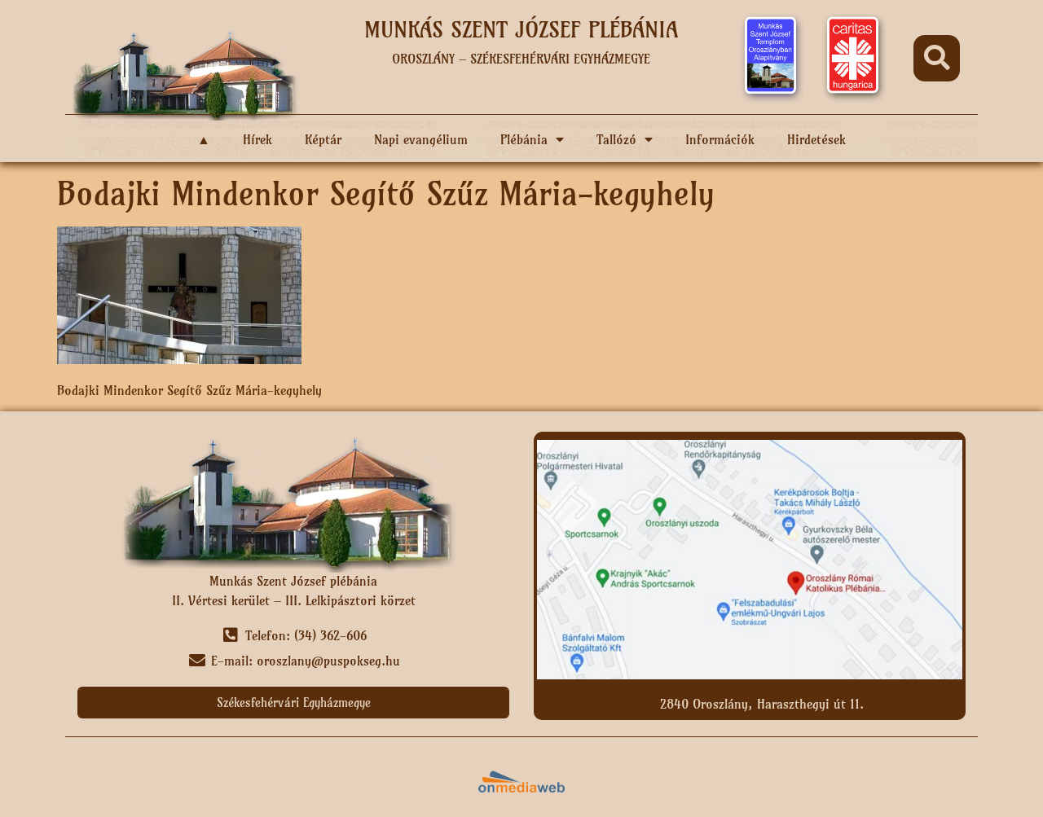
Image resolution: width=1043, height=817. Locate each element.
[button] (936, 58)
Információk (720, 139)
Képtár (323, 139)
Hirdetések (816, 139)
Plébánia (524, 139)
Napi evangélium (421, 139)
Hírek (257, 139)
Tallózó (616, 139)
